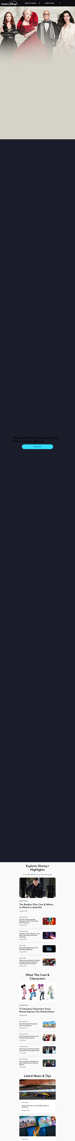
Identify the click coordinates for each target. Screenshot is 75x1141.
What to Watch (30, 3)
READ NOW (37, 447)
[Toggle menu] (39, 3)
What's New (49, 3)
